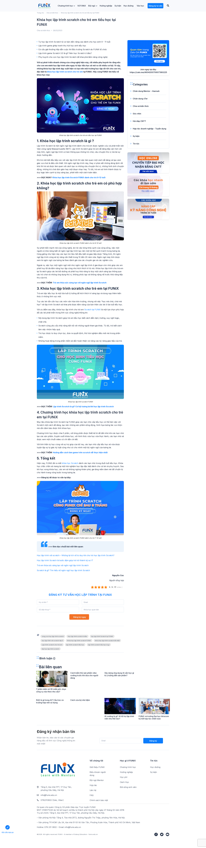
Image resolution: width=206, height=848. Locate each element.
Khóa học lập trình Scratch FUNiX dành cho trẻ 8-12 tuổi (78, 177)
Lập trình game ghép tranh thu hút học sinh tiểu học (62, 45)
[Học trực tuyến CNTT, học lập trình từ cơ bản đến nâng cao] (44, 6)
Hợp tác (93, 785)
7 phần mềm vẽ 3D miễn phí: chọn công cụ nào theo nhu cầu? (51, 690)
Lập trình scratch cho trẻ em (52, 645)
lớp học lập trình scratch (50, 649)
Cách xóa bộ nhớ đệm (80, 700)
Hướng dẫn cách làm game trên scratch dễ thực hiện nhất (80, 452)
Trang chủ (40, 13)
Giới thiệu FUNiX (97, 767)
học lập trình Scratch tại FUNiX (102, 636)
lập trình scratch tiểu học (75, 645)
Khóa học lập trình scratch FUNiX (79, 640)
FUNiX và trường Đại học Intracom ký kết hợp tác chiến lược (154, 717)
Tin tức (136, 143)
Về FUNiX (81, 6)
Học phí (123, 777)
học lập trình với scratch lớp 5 (52, 640)
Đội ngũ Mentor (97, 780)
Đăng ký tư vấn (155, 6)
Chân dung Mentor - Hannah (146, 91)
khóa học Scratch (69, 463)
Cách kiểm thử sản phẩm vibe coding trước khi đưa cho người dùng (84, 675)
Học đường (128, 6)
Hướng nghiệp (106, 6)
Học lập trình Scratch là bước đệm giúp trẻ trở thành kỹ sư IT (65, 560)
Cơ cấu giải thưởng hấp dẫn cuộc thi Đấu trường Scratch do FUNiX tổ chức (72, 49)
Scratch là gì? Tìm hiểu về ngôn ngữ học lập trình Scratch (63, 570)
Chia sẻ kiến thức (52, 13)
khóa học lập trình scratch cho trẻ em (65, 72)
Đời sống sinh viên (128, 787)
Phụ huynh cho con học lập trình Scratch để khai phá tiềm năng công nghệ (72, 57)
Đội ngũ (91, 6)
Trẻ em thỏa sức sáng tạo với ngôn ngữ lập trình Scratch (79, 282)
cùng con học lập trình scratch (53, 636)
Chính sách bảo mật (99, 800)
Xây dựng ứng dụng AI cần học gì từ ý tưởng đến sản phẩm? (119, 674)
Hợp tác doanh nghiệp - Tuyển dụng (149, 128)
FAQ (91, 795)
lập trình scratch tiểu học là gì (98, 645)
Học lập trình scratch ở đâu (77, 636)
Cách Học (124, 782)
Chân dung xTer (140, 98)
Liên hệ (93, 790)
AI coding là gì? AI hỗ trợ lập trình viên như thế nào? (119, 717)
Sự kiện (118, 6)
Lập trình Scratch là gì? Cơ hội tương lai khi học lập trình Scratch (83, 406)
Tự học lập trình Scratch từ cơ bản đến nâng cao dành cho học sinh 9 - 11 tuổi (74, 42)
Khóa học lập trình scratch (61, 141)
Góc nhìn (137, 113)
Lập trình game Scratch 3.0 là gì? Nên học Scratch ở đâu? (65, 53)
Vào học (140, 6)
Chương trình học (65, 6)
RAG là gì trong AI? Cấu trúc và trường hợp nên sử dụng (50, 701)
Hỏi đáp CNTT (139, 121)
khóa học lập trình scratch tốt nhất (107, 640)
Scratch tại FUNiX (92, 309)
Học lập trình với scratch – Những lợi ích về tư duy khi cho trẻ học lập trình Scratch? (75, 555)
